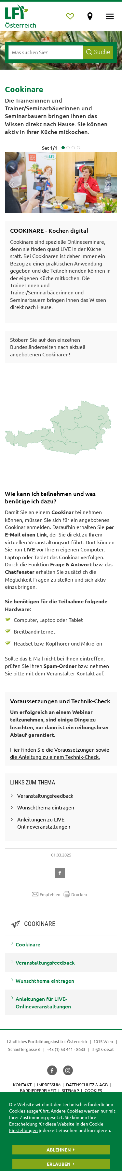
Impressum (49, 1084)
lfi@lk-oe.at (102, 1049)
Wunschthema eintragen (45, 980)
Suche (102, 52)
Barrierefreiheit (38, 1090)
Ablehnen (59, 1150)
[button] (61, 872)
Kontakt (22, 1084)
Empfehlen (50, 894)
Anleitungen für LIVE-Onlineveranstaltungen (43, 1002)
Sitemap (70, 1090)
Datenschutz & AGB (87, 1084)
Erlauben (59, 1164)
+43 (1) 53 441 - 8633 (66, 1049)
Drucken (79, 894)
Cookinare (28, 944)
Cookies (93, 1090)
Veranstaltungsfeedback (45, 962)
